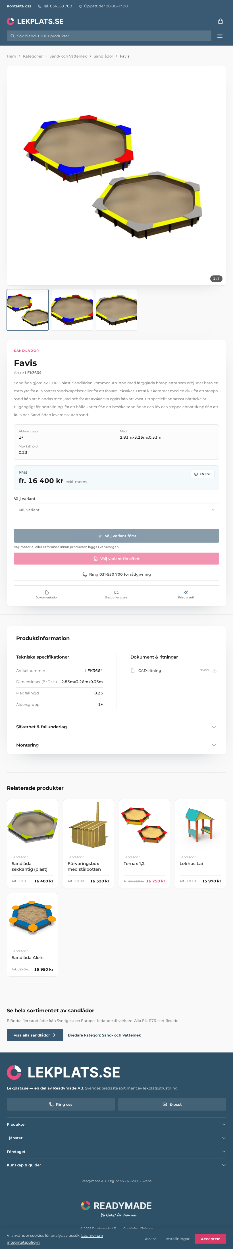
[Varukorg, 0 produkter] (220, 21)
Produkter (16, 1124)
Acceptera (210, 1238)
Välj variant (25, 498)
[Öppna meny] (220, 36)
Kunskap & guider (24, 1165)
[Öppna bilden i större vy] (116, 175)
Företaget (16, 1151)
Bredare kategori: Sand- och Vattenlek (104, 1035)
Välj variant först (120, 535)
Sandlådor (103, 56)
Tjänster (14, 1138)
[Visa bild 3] (116, 310)
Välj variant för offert (120, 558)
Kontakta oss (19, 6)
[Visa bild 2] (72, 310)
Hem (11, 56)
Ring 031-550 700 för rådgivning (120, 574)
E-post (175, 1104)
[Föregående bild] (16, 175)
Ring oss (64, 1104)
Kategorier (33, 56)
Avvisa (151, 1238)
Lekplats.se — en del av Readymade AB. (45, 1088)
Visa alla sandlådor (32, 1035)
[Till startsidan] (36, 21)
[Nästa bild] (216, 175)
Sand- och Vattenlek (68, 56)
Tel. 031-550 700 (57, 6)
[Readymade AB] (116, 1208)
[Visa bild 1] (27, 310)
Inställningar (178, 1238)
